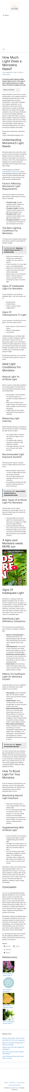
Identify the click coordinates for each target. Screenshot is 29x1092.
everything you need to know (11, 171)
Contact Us (12, 1082)
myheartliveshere (14, 1088)
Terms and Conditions (15, 1085)
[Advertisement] (14, 32)
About (6, 1082)
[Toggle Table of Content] (17, 90)
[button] (4, 49)
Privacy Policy (21, 1082)
